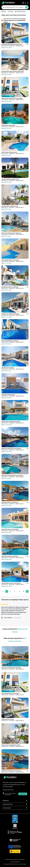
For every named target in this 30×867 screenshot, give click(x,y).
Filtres (4, 11)
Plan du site (15, 857)
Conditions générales (15, 861)
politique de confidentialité (10, 794)
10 (23, 591)
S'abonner (23, 794)
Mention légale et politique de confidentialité (15, 859)
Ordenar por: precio (21, 11)
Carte (11, 11)
